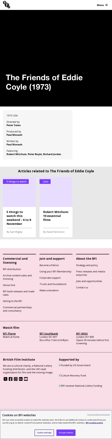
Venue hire (9, 285)
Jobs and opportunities (89, 281)
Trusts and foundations (53, 284)
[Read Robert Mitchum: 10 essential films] (56, 207)
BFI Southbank (49, 333)
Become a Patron (49, 265)
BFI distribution (12, 269)
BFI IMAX (82, 333)
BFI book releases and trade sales (18, 293)
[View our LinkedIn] (20, 380)
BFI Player (9, 333)
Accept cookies (66, 432)
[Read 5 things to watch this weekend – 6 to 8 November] (19, 207)
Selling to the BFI (12, 301)
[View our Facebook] (10, 380)
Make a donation (49, 290)
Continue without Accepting (98, 414)
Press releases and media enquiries (90, 273)
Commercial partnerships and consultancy (17, 309)
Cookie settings (44, 432)
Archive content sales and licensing (17, 277)
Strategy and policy (87, 265)
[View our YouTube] (25, 380)
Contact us (82, 287)
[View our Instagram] (15, 380)
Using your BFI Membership (55, 271)
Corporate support (50, 277)
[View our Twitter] (5, 380)
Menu (100, 5)
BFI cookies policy (94, 422)
